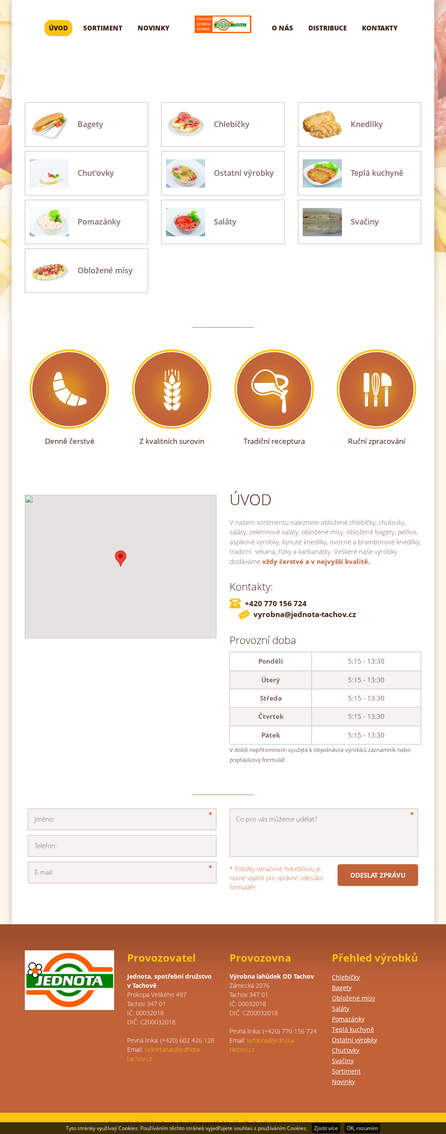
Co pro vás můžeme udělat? (276, 819)
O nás (282, 27)
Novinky (153, 27)
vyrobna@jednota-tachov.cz (304, 614)
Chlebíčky (346, 977)
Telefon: (45, 845)
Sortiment (102, 27)
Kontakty (380, 27)
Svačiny (343, 1061)
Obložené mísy (353, 998)
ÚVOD (58, 27)
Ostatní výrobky (354, 1040)
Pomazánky (348, 1019)
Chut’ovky (345, 1050)
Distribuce (327, 27)
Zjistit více (326, 1128)
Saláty (340, 1008)
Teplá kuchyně (353, 1029)
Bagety (341, 987)
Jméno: (44, 819)
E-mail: (44, 872)
